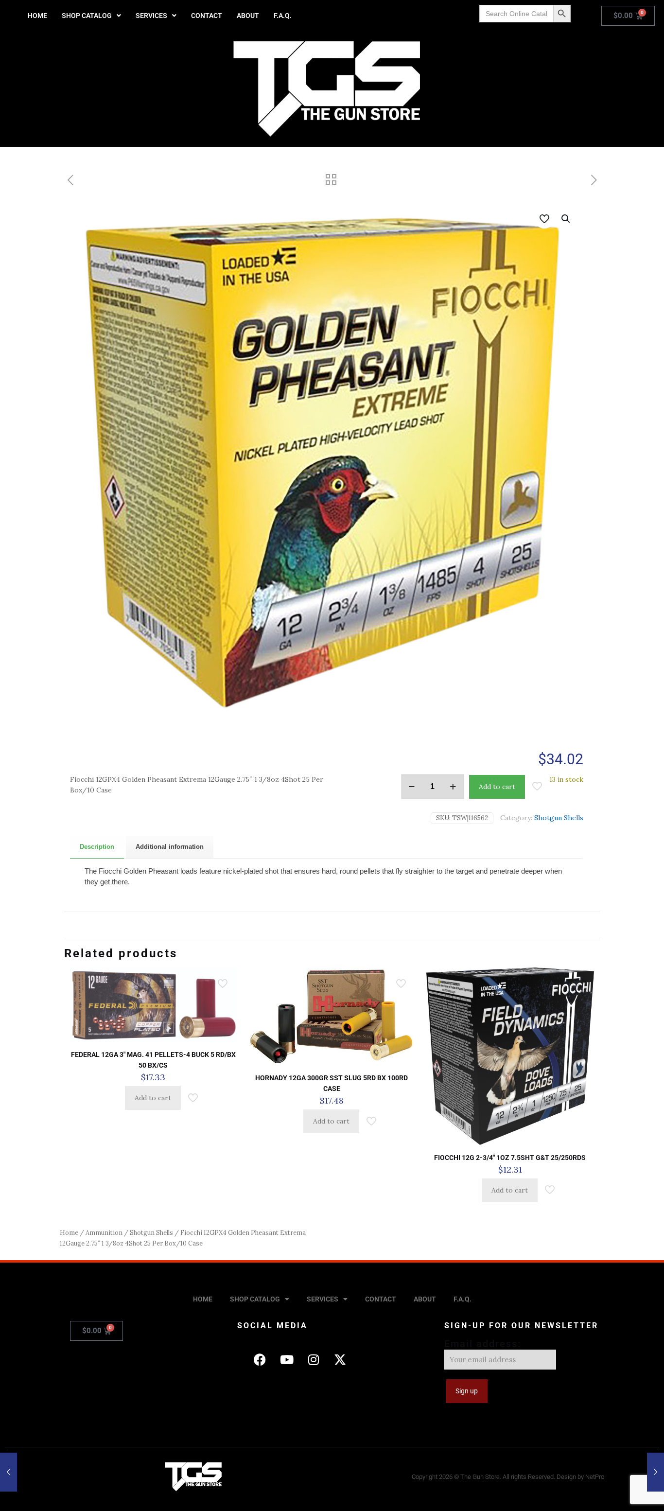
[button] (91, 15)
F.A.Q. (283, 15)
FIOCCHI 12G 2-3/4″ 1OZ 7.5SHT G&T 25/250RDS (510, 1157)
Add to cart (497, 786)
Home (69, 1233)
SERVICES (151, 15)
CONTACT (206, 15)
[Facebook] (260, 1360)
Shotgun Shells (558, 817)
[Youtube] (287, 1360)
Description (97, 846)
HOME (37, 15)
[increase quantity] (453, 786)
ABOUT (248, 15)
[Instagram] (313, 1360)
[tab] (97, 847)
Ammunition (104, 1233)
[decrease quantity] (411, 786)
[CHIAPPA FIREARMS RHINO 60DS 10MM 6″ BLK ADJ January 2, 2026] (8, 1472)
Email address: (482, 1344)
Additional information (170, 846)
